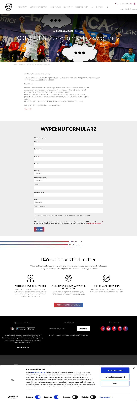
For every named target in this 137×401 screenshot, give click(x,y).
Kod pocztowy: (39, 192)
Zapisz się (83, 329)
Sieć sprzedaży (82, 7)
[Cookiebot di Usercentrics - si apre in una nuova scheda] (13, 397)
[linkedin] (70, 44)
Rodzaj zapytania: (40, 177)
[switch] (56, 397)
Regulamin (28, 109)
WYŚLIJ (39, 229)
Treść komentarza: (39, 206)
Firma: (37, 163)
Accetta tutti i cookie (115, 370)
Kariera (121, 9)
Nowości (100, 7)
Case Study (68, 7)
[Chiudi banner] (134, 368)
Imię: (36, 142)
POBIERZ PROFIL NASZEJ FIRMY (68, 305)
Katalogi (128, 9)
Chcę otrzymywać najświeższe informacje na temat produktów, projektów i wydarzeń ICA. (64, 215)
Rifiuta (115, 383)
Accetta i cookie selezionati (115, 377)
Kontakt (134, 9)
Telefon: (36, 184)
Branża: (37, 170)
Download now (23, 347)
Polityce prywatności (94, 223)
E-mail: (37, 156)
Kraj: (36, 199)
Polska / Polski (125, 3)
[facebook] (66, 44)
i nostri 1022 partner (38, 372)
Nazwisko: (38, 149)
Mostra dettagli (105, 397)
